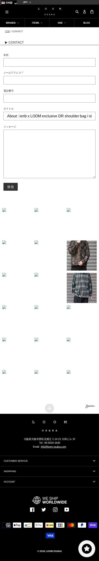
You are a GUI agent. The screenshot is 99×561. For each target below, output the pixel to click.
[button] (17, 223)
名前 (6, 54)
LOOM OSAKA (54, 551)
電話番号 (8, 90)
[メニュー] (7, 12)
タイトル (8, 108)
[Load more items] (49, 408)
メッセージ (9, 126)
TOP (7, 31)
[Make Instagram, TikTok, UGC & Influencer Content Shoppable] (90, 407)
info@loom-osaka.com (53, 446)
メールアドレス (13, 72)
